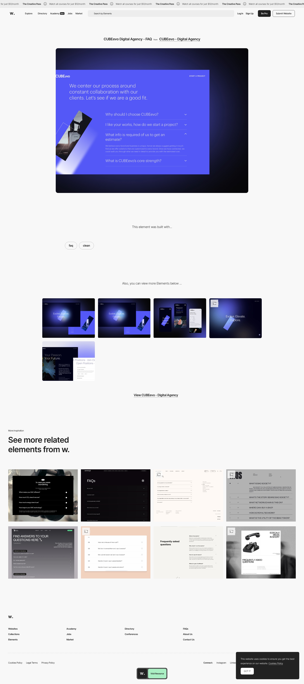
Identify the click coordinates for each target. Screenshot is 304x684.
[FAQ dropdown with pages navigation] (188, 495)
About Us (187, 634)
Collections (13, 634)
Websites (13, 628)
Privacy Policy (48, 662)
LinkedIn (234, 662)
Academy (57, 13)
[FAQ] (43, 495)
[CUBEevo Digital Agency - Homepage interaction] (235, 318)
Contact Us (188, 639)
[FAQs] (261, 495)
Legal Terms (32, 662)
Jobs (70, 13)
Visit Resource (157, 673)
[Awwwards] (12, 13)
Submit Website (283, 13)
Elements (13, 639)
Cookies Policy (15, 662)
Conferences (131, 634)
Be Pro (264, 13)
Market (79, 13)
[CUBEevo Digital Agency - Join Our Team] (68, 361)
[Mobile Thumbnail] (180, 318)
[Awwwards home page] (142, 673)
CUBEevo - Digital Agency (179, 39)
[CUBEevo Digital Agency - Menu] (68, 318)
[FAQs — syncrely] (115, 495)
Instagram (221, 662)
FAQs (185, 628)
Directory (42, 13)
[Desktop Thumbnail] (124, 318)
